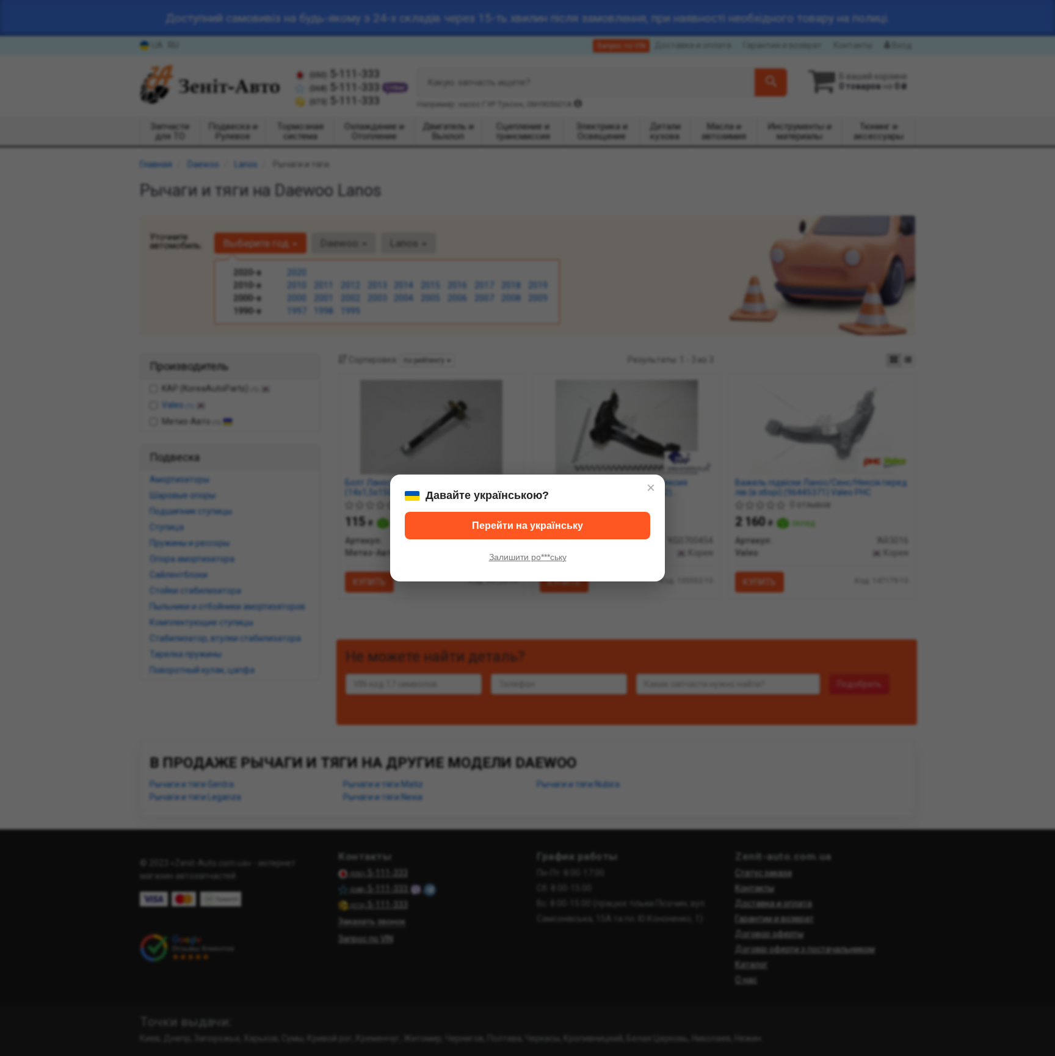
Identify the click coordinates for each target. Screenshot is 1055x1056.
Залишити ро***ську (528, 557)
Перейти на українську (527, 525)
